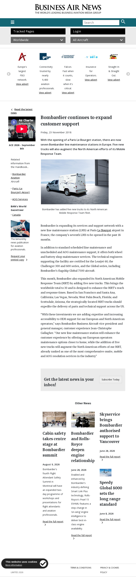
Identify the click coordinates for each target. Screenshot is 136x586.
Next (127, 73)
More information (13, 565)
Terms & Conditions (80, 567)
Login (77, 31)
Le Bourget (104, 230)
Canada (16, 214)
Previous (8, 73)
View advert (22, 84)
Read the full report (53, 521)
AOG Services (20, 199)
